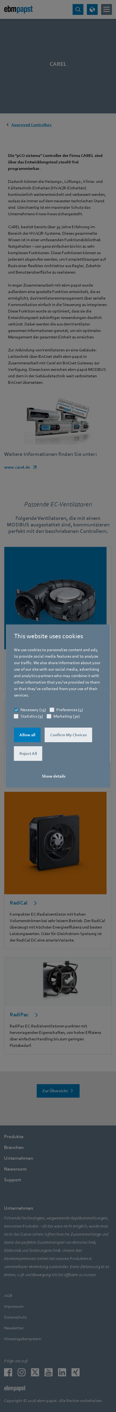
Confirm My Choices (68, 734)
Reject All (28, 753)
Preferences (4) (69, 709)
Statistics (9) (32, 716)
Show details (54, 776)
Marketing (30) (66, 716)
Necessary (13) (33, 709)
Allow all (27, 734)
